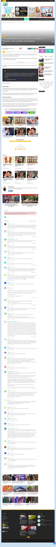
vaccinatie (49, 86)
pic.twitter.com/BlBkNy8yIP (13, 77)
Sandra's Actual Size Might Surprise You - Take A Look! (20, 136)
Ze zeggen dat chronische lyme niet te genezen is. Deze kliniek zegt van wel (48, 63)
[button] (4, 52)
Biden (11, 141)
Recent (46, 56)
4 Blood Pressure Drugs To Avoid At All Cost (20, 125)
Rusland (29, 141)
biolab (14, 141)
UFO (43, 86)
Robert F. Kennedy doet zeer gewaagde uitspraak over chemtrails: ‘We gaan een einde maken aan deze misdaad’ (18, 482)
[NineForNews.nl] (4, 4)
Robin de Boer (6, 43)
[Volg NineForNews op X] (24, 112)
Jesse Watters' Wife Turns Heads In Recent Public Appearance (8, 136)
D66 (40, 83)
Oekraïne (25, 141)
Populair (41, 56)
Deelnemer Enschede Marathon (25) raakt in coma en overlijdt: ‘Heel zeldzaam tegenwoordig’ (32, 493)
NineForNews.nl (8, 137)
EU (42, 83)
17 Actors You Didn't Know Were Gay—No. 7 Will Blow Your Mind (32, 136)
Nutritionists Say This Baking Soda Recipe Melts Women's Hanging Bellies (32, 125)
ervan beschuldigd (17, 54)
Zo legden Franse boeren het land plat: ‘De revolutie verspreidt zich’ (7, 482)
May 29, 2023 (18, 79)
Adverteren (3, 519)
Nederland (47, 83)
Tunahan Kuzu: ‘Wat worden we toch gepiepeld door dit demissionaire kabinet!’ (32, 504)
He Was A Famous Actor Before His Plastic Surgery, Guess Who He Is (8, 125)
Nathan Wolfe (23, 89)
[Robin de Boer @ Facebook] (12, 191)
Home (4, 22)
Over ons (3, 515)
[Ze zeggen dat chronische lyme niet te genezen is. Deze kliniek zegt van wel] (41, 64)
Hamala (42, 523)
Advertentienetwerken (5, 522)
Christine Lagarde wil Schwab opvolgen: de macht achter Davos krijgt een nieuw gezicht (48, 74)
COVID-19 (17, 141)
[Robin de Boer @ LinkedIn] (10, 191)
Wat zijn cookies (4, 518)
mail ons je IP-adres (30, 213)
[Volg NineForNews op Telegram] (16, 112)
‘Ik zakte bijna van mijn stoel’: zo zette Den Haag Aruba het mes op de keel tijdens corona (49, 59)
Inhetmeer (42, 515)
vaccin (45, 86)
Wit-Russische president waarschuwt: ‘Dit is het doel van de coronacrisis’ (8, 504)
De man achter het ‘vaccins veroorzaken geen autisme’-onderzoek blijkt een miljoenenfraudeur (47, 67)
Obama (21, 141)
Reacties (51, 56)
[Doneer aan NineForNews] (31, 112)
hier (24, 213)
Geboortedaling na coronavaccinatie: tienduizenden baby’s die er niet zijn (19, 504)
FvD (44, 83)
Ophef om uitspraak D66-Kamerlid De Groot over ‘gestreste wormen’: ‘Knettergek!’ (31, 482)
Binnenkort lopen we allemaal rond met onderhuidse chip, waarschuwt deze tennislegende (7, 493)
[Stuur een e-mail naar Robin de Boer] (9, 191)
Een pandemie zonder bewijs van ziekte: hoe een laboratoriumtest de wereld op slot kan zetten (48, 71)
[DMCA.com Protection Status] (10, 531)
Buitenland (6, 22)
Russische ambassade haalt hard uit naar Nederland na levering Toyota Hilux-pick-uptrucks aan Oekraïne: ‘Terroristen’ (20, 493)
